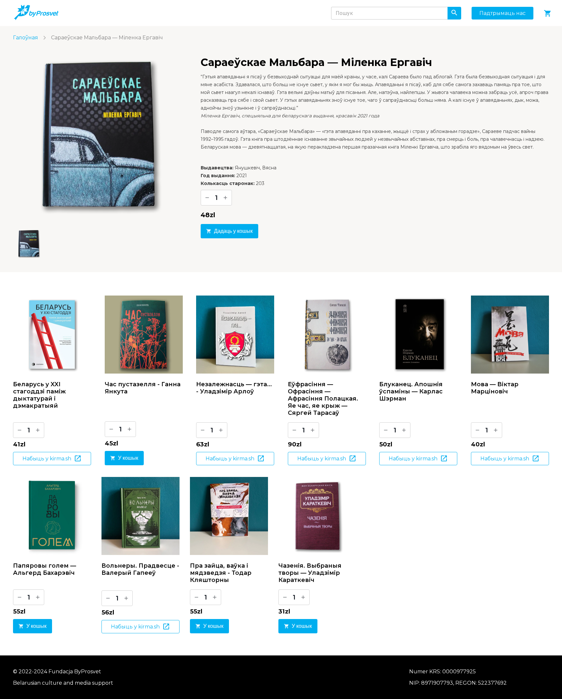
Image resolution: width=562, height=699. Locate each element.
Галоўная (25, 37)
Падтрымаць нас (502, 13)
